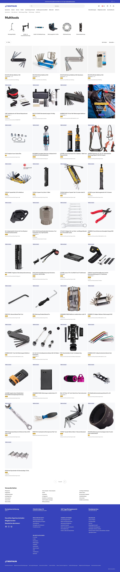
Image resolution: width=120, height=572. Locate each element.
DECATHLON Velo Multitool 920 (95, 75)
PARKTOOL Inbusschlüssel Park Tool (14, 314)
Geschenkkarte (110, 9)
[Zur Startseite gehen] (11, 6)
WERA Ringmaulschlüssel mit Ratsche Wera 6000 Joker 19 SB (17, 432)
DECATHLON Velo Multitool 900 (40, 75)
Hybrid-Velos (82, 492)
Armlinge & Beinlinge (84, 490)
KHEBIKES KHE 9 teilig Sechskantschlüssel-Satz (100, 353)
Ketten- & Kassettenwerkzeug (25, 35)
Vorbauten (44, 494)
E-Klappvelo (45, 496)
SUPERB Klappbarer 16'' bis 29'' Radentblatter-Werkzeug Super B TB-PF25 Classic (99, 154)
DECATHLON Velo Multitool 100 (12, 75)
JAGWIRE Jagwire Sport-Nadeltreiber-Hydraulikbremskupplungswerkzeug (14, 393)
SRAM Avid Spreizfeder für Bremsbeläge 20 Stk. (17, 470)
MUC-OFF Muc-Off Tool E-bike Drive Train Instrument (73, 393)
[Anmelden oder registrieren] (110, 6)
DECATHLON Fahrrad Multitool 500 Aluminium (71, 75)
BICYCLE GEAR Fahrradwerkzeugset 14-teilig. (44, 113)
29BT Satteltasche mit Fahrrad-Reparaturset (16, 113)
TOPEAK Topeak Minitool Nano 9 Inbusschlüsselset (73, 431)
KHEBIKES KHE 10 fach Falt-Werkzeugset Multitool (72, 113)
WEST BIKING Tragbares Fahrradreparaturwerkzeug (18, 272)
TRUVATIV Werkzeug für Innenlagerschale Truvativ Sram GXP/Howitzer (100, 432)
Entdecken (101, 114)
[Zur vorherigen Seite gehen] (55, 481)
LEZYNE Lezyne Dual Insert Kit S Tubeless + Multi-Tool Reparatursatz (73, 154)
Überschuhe (7, 501)
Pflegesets (7, 490)
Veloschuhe (82, 498)
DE (104, 6)
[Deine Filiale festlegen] (98, 6)
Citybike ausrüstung (83, 499)
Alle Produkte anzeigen (47, 499)
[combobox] (112, 42)
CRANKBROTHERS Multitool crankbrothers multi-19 (73, 314)
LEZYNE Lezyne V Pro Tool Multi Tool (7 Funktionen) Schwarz (73, 273)
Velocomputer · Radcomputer (48, 490)
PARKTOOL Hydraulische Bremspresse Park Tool (45, 431)
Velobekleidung (82, 496)
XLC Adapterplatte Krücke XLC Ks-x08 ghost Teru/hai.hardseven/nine (16, 231)
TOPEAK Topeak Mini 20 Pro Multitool (14, 192)
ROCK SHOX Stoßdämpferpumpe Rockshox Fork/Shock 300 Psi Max (44, 273)
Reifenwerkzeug (67, 34)
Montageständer (12, 34)
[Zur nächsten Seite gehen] (64, 481)
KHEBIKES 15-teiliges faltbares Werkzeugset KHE (100, 314)
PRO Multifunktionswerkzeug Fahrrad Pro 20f (99, 393)
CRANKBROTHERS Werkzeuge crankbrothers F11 (45, 393)
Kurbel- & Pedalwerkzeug (39, 34)
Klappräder (7, 492)
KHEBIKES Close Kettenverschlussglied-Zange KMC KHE (101, 231)
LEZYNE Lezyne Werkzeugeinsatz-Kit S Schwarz (100, 192)
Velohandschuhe (9, 494)
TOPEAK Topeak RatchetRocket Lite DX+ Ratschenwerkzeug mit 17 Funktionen (98, 273)
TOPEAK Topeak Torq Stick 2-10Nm (41, 192)
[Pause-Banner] (112, 2)
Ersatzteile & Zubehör (84, 494)
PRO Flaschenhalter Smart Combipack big (71, 353)
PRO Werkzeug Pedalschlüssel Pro (41, 314)
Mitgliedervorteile (102, 9)
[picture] (18, 59)
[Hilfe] (107, 6)
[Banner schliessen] (114, 2)
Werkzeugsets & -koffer (53, 34)
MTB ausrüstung (45, 501)
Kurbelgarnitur (8, 496)
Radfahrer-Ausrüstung (47, 498)
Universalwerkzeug (80, 34)
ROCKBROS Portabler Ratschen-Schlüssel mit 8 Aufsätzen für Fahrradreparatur (44, 154)
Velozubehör (8, 498)
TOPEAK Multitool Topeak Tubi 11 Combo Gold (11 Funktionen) (72, 193)
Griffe (43, 492)
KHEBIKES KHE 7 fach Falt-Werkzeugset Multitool (17, 353)
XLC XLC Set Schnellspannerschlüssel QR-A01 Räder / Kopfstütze (46, 353)
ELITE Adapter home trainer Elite (13, 153)
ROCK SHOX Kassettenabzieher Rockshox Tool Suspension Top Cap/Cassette (44, 231)
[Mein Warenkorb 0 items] (113, 6)
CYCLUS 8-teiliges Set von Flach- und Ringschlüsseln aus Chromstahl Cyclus (73, 231)
